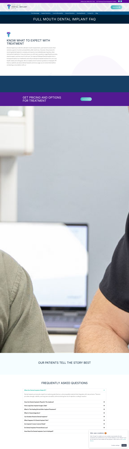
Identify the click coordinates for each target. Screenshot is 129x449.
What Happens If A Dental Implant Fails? (36, 420)
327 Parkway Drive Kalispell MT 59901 (106, 1)
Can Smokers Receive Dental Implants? (35, 416)
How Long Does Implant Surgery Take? (35, 405)
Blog (97, 13)
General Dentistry (70, 13)
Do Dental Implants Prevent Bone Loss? (36, 427)
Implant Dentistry (45, 13)
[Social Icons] (119, 1)
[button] (64, 390)
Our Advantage (35, 13)
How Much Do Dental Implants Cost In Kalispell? (38, 431)
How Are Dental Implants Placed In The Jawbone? (39, 402)
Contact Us (90, 13)
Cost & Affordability (58, 13)
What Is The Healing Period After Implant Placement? (40, 409)
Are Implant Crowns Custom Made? (34, 424)
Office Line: (88, 1)
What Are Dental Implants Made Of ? (35, 390)
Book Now (115, 7)
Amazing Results (81, 13)
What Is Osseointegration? (32, 413)
